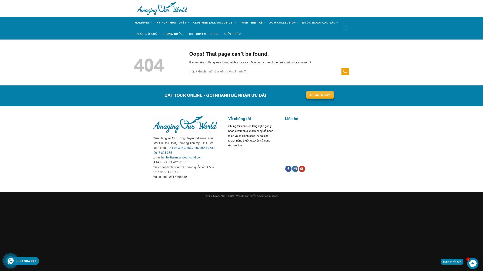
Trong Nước (173, 33)
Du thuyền (197, 33)
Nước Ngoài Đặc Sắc (318, 22)
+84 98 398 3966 (179, 147)
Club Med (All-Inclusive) (213, 22)
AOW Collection (282, 22)
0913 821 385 (162, 152)
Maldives (142, 22)
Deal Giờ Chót (147, 33)
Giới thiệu (232, 33)
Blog (214, 33)
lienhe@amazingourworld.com (181, 157)
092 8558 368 (203, 147)
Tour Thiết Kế (251, 22)
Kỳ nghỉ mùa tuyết (172, 22)
